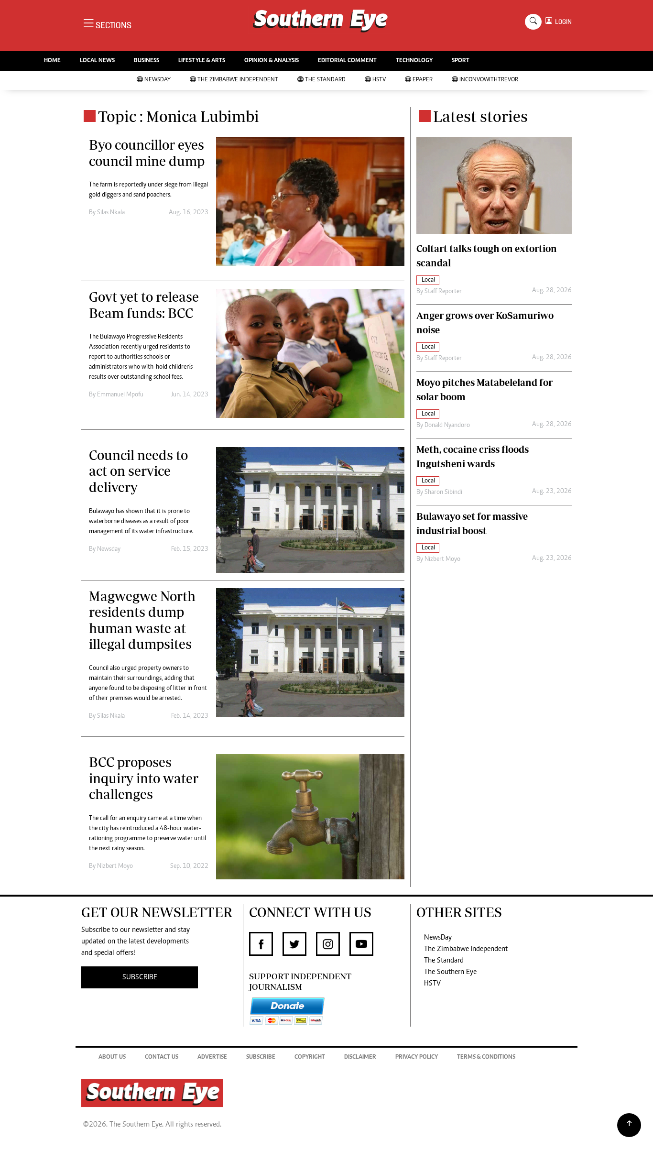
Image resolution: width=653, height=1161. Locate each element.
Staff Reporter (443, 291)
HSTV (379, 80)
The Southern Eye (450, 972)
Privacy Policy (416, 1057)
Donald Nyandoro (447, 425)
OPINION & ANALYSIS (271, 61)
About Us (112, 1057)
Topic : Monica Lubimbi (178, 116)
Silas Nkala (111, 212)
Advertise (212, 1057)
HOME (52, 61)
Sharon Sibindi (443, 492)
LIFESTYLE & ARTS (201, 61)
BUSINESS (146, 61)
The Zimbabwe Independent (237, 80)
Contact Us (161, 1057)
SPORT (460, 61)
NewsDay (157, 80)
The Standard (325, 80)
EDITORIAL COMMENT (347, 61)
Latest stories (480, 116)
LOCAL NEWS (97, 61)
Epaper (423, 80)
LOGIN (562, 22)
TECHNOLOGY (414, 61)
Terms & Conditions (486, 1057)
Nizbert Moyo (115, 866)
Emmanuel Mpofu (120, 395)
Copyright (309, 1057)
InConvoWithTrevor (488, 80)
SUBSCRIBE (139, 977)
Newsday (108, 549)
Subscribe (260, 1057)
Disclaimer (360, 1057)
